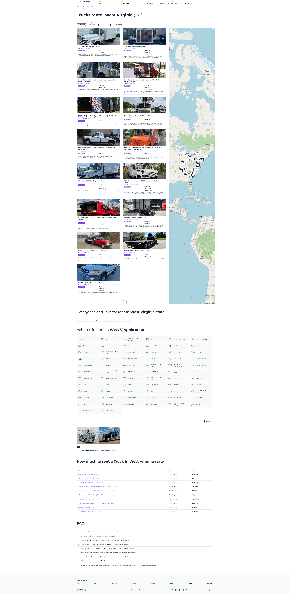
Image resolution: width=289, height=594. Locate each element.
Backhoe (131, 404)
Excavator (109, 404)
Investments (147, 589)
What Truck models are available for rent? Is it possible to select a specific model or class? (108, 548)
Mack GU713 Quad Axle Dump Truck (88, 507)
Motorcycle (177, 384)
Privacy (132, 589)
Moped (85, 391)
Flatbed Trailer (87, 365)
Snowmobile (109, 397)
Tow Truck (86, 358)
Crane (198, 404)
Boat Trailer (154, 371)
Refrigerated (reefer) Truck (112, 352)
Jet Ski (85, 384)
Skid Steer (154, 404)
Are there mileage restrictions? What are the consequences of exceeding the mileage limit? (108, 552)
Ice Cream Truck (178, 352)
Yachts (153, 583)
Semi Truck (131, 352)
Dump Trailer (177, 358)
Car (84, 339)
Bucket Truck (87, 352)
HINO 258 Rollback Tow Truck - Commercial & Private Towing (96, 503)
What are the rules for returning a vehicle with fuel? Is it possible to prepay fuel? (105, 544)
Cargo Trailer (109, 365)
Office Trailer (132, 371)
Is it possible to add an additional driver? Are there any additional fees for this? (104, 557)
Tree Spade (109, 410)
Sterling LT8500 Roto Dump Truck (88, 474)
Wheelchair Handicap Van (157, 378)
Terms (127, 589)
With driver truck (126, 320)
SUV (107, 339)
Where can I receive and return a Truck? (93, 561)
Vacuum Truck (132, 358)
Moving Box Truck (111, 346)
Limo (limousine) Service (133, 339)
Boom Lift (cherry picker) (179, 404)
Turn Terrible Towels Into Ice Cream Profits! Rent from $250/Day (97, 486)
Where (124, 1)
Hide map (120, 24)
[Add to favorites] (118, 29)
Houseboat (154, 384)
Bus (175, 378)
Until (172, 1)
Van (197, 371)
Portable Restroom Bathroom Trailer (179, 365)
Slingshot (131, 391)
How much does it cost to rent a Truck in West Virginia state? (99, 532)
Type (99, 1)
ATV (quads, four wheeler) (201, 391)
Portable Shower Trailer (203, 365)
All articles (208, 421)
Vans (95, 583)
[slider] (98, 25)
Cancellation (139, 589)
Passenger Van (87, 378)
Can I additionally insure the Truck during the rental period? (99, 536)
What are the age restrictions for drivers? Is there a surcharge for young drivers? (105, 540)
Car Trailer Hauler (201, 358)
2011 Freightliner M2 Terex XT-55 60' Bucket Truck (92, 482)
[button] (192, 159)
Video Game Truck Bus (203, 346)
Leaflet (200, 303)
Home (78, 6)
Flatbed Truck (155, 352)
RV (152, 339)
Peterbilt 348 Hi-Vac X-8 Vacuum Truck (89, 499)
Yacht (107, 384)
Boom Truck (200, 352)
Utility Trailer (132, 365)
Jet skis (134, 583)
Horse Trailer (87, 371)
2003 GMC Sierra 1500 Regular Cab (88, 478)
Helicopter (199, 397)
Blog (122, 589)
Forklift (85, 404)
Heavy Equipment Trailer (111, 371)
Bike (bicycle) (132, 397)
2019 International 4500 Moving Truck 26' (90, 495)
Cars (78, 583)
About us (117, 589)
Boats (171, 583)
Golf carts (209, 583)
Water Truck (109, 358)
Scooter (108, 391)
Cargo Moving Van (111, 378)
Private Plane (177, 397)
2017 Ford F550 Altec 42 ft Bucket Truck (90, 511)
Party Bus (199, 378)
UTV (175, 391)
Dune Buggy (87, 397)
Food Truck (177, 346)
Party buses (114, 583)
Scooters (190, 583)
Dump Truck (155, 346)
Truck (99, 3)
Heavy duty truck (95, 320)
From (148, 1)
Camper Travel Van (201, 339)
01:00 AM (162, 3)
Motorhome (86, 346)
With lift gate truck (83, 320)
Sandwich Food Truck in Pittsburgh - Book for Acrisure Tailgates (97, 491)
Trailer (153, 358)
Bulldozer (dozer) (88, 410)
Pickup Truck (132, 346)
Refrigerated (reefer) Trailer (180, 371)
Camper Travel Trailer (180, 339)
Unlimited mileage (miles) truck (111, 320)
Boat (129, 384)
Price (91, 22)
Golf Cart (153, 391)
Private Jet (154, 397)
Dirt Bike (198, 384)
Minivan (130, 378)
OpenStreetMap (206, 303)
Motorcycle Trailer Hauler (156, 365)
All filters (82, 24)
